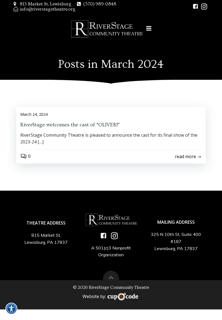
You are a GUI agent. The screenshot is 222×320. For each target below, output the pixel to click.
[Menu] (149, 28)
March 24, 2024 (34, 114)
